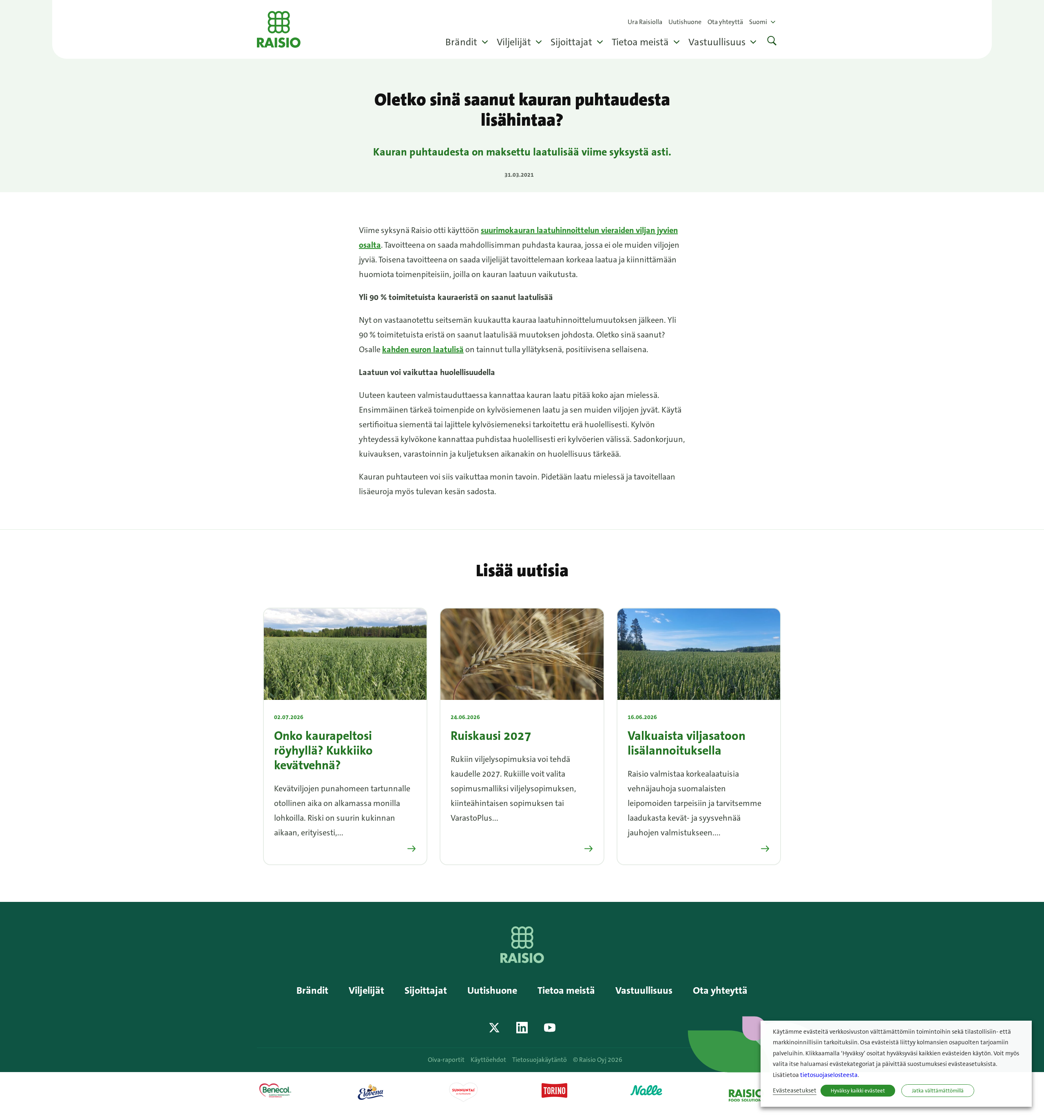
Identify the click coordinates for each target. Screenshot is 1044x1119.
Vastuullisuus (716, 42)
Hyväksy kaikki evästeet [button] (858, 1090)
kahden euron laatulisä (423, 349)
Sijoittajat (571, 42)
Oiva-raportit (446, 1059)
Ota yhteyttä (725, 22)
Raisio (279, 29)
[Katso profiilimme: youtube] (550, 1027)
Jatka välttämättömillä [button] (938, 1090)
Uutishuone (684, 22)
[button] (772, 42)
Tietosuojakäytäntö (539, 1059)
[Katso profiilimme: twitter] (494, 1027)
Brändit (461, 42)
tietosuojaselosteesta (829, 1075)
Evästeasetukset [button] (794, 1091)
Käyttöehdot (488, 1059)
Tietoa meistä (640, 42)
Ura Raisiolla (645, 22)
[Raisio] (522, 960)
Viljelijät (514, 42)
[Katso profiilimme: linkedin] (522, 1027)
